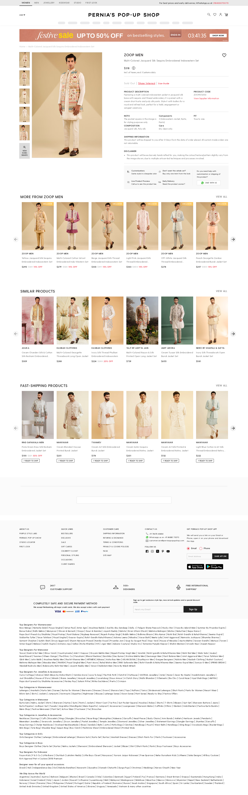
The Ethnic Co (66, 656)
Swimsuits (65, 693)
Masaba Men (49, 662)
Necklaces (24, 718)
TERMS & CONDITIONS (113, 542)
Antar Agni (82, 628)
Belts (100, 725)
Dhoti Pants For (145, 737)
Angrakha (64, 706)
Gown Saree (127, 693)
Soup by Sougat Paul (135, 640)
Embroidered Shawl (110, 728)
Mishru (171, 631)
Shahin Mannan (177, 644)
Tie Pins (113, 702)
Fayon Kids (25, 755)
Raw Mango (25, 628)
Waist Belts (160, 725)
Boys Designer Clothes (30, 746)
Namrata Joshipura (190, 637)
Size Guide (163, 83)
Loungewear (129, 706)
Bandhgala (75, 706)
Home (22, 46)
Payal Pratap (58, 634)
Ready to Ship (155, 693)
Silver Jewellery (147, 721)
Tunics (144, 690)
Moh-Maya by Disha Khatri (58, 675)
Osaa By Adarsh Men (185, 628)
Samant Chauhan (28, 640)
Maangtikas (105, 718)
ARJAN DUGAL (129, 659)
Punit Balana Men (171, 656)
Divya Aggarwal (60, 640)
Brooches (96, 709)
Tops (127, 690)
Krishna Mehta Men (135, 656)
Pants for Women (194, 690)
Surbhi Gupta (49, 644)
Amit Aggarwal (171, 637)
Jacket (117, 746)
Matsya (214, 640)
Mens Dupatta (90, 706)
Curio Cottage (26, 675)
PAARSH (61, 662)
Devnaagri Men (154, 656)
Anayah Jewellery (86, 678)
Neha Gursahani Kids (166, 755)
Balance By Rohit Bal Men (55, 666)
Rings (62, 718)
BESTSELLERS (67, 533)
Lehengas (24, 690)
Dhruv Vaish (50, 653)
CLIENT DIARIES (68, 564)
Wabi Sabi (203, 653)
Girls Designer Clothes (30, 737)
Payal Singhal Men (76, 662)
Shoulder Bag (48, 728)
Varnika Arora (80, 675)
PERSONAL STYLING (70, 555)
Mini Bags (24, 728)
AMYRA (212, 678)
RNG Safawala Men (128, 662)
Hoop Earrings (26, 725)
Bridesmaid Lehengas (160, 690)
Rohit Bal (171, 634)
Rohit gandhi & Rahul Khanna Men (163, 653)
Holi (29, 767)
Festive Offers (170, 693)
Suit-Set (187, 702)
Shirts (48, 702)
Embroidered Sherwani (100, 746)
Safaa (75, 644)
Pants (82, 702)
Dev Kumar (118, 656)
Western (177, 706)
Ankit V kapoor (81, 653)
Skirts (34, 693)
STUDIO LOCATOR (27, 542)
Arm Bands (167, 718)
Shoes (83, 725)
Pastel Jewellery (90, 721)
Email (194, 548)
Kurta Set (96, 737)
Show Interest (146, 83)
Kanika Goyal (101, 640)
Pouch (150, 725)
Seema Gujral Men (184, 662)
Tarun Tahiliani (44, 637)
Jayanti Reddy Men (79, 666)
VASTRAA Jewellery (148, 675)
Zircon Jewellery (72, 721)
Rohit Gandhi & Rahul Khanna (192, 634)
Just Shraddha (26, 678)
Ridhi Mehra (39, 631)
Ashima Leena (120, 637)
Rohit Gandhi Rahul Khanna (98, 637)
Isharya (39, 675)
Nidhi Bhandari (147, 678)
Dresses (97, 690)
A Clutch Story (131, 678)
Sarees (56, 690)
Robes (152, 702)
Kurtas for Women (71, 690)
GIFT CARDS (66, 546)
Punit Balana (73, 634)
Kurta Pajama (26, 706)
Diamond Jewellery (127, 721)
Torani (223, 640)
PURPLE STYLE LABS (28, 533)
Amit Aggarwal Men (192, 656)
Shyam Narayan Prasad (81, 640)
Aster (162, 675)
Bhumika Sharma (210, 637)
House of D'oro (43, 678)
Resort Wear (210, 690)
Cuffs (43, 718)
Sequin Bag (62, 728)
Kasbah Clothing (196, 659)
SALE (63, 542)
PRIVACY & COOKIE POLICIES (116, 546)
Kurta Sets (46, 690)
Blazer (125, 746)
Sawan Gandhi (201, 640)
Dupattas (76, 693)
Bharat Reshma (93, 656)
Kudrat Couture (214, 659)
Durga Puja (124, 767)
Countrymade (65, 653)
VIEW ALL (221, 196)
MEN (36, 2)
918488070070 (221, 3)
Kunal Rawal (25, 656)
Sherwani (58, 702)
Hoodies (143, 702)
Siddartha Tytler (27, 637)
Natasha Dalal (40, 628)
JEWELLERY (49, 2)
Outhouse (132, 675)
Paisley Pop (70, 681)
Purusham (79, 656)
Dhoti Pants (178, 690)
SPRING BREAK (218, 662)
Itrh (97, 644)
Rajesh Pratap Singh (111, 634)
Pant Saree (140, 693)
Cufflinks (159, 706)
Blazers (178, 702)
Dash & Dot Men (35, 653)
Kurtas (67, 702)
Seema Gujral (215, 634)
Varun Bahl (144, 637)
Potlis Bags (117, 725)
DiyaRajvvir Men (146, 659)
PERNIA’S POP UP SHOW (30, 538)
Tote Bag (35, 728)
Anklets (178, 718)
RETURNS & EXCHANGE (113, 538)
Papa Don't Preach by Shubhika (34, 634)
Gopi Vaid (153, 640)
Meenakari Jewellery (29, 721)
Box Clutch (75, 728)
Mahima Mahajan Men (30, 662)
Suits (75, 702)
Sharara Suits (83, 737)
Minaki (55, 678)
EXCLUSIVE (66, 538)
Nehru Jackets (69, 746)
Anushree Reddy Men (54, 659)
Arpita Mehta (185, 640)
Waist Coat (101, 702)
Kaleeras (117, 718)
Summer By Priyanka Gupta (211, 628)
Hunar (170, 675)
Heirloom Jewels (192, 718)
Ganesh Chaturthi (108, 767)
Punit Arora (92, 662)
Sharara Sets (117, 690)
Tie (88, 709)
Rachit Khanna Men (75, 659)
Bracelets (53, 718)
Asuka (213, 653)
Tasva (22, 653)
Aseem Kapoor (208, 644)
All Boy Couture (210, 755)
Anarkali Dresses (119, 737)
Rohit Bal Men (189, 653)
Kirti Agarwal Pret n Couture (33, 758)
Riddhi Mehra (129, 634)
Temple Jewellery (108, 721)
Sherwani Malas (145, 706)
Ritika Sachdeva (100, 681)
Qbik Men (24, 659)
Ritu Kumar (160, 634)
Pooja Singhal (55, 628)
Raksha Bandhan (66, 767)
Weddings (148, 767)
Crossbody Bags (200, 725)
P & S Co (36, 755)
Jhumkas (200, 721)
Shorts (160, 702)
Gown (106, 690)
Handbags (140, 725)
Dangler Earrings (185, 721)
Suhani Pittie (84, 681)
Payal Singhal (60, 637)
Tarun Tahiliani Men (213, 656)
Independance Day (42, 767)
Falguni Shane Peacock (149, 628)
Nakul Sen (181, 631)
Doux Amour (116, 678)
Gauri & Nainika (93, 631)
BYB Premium (55, 758)
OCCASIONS (66, 560)
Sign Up (193, 609)
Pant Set (56, 709)
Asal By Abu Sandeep (117, 628)
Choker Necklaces (44, 725)
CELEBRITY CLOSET (69, 551)
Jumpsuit (103, 706)
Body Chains (154, 718)
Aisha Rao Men (113, 659)
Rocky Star (167, 628)
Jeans (215, 702)
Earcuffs (128, 718)
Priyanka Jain (116, 640)
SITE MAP (107, 555)
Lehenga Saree (112, 693)
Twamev (37, 656)
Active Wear (68, 709)
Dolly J (132, 628)
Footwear (80, 709)
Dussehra (92, 767)
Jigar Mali (106, 644)
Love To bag (95, 675)
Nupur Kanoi (194, 631)
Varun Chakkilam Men (102, 666)
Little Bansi (48, 755)
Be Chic (173, 678)
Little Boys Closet (91, 755)
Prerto (113, 681)
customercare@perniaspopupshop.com (166, 540)
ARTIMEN (91, 659)
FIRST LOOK (91, 2)
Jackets (42, 693)
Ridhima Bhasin (145, 634)
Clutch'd (122, 675)
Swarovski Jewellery (52, 721)
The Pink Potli (109, 675)
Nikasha (133, 637)
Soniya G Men (202, 662)
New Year (176, 767)
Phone (207, 548)
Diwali (22, 767)
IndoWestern (189, 706)
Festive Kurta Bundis (208, 706)
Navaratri (82, 767)
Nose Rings (92, 718)
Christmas (136, 767)
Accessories (115, 706)
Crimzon (122, 681)
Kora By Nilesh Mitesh (124, 666)
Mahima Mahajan (157, 631)
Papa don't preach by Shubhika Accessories (41, 681)
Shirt (132, 746)
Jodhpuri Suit (41, 706)
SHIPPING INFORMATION (114, 533)
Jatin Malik (36, 659)
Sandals (92, 725)
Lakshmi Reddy (73, 755)
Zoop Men (133, 55)
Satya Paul (69, 628)
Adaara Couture (121, 644)
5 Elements (162, 678)
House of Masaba (168, 640)
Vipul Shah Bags (199, 678)
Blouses (99, 693)
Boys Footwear (164, 746)
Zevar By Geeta (182, 675)
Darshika (107, 656)
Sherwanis (87, 690)
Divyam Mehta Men (99, 653)
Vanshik (141, 653)
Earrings (35, 718)
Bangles (70, 718)
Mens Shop (24, 709)
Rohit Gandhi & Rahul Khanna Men (156, 662)
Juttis (107, 725)
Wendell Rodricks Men (30, 666)
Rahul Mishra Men (108, 662)
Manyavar (52, 631)
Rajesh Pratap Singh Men (123, 653)
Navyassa (107, 755)
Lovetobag (102, 678)
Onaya (80, 631)
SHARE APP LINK (220, 556)
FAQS (105, 551)
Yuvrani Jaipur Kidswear (126, 755)
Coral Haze (184, 678)
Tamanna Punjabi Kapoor (155, 644)
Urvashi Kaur (193, 644)
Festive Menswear (41, 709)
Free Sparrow (147, 755)
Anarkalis (35, 690)
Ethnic (168, 706)
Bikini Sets (24, 693)
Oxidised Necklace (64, 725)
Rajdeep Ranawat (90, 634)
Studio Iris (136, 644)
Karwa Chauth (162, 767)
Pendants (206, 718)
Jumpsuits (53, 693)
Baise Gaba (25, 631)
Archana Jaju (64, 644)
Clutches (128, 725)
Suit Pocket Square (128, 702)
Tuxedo (53, 706)
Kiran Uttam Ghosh (137, 631)
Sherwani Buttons (201, 702)
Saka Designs (194, 755)
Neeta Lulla (157, 637)
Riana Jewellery (68, 678)
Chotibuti (60, 755)
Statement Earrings (166, 721)
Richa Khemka (87, 644)
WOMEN (26, 2)
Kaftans (135, 690)
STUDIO (77, 2)
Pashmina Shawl (91, 728)
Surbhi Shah (44, 640)
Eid (55, 767)
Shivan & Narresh (66, 631)
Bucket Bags (216, 725)
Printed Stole (128, 728)
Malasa (36, 644)
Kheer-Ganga (50, 656)
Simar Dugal (25, 644)
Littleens (182, 755)
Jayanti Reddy (110, 631)
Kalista (122, 631)
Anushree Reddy (97, 628)
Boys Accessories (182, 746)
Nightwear (88, 693)
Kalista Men (180, 659)
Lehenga (47, 737)
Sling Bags (185, 725)
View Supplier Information (206, 98)
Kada (76, 725)
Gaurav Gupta (75, 637)
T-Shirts (168, 702)
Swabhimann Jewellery (203, 675)
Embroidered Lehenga (64, 737)
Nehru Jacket (37, 702)
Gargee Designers (164, 659)
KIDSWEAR (64, 2)
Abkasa (100, 659)
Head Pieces (140, 718)
